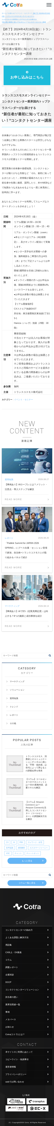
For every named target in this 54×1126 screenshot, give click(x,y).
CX (7, 842)
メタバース (10, 1019)
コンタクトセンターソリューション (22, 989)
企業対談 (9, 974)
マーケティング (17, 681)
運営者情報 (10, 1067)
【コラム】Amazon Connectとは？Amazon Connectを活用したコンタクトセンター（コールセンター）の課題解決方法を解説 (36, 810)
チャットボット (32, 853)
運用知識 (14, 698)
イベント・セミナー (23, 399)
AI (14, 842)
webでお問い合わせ (14, 1082)
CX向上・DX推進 (13, 952)
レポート (14, 715)
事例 (7, 1012)
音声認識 (9, 848)
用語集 (8, 945)
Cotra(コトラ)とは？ (15, 1034)
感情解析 (21, 848)
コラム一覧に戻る (27, 883)
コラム (8, 960)
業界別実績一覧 (12, 1004)
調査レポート (11, 967)
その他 (13, 723)
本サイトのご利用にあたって (19, 1052)
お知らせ (9, 1027)
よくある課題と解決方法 (16, 937)
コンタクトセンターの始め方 (19, 930)
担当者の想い (11, 997)
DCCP (8, 982)
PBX (21, 842)
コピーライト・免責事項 (16, 1059)
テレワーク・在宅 (35, 842)
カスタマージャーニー (39, 848)
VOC (8, 853)
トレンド (14, 706)
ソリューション (17, 690)
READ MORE (13, 499)
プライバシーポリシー (15, 1074)
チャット (18, 853)
